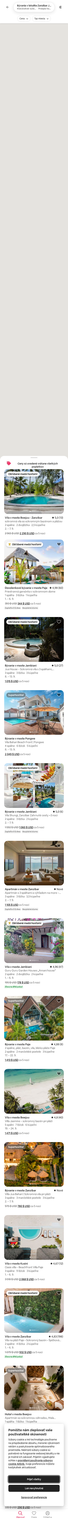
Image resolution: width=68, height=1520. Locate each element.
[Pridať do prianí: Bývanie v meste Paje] (59, 1000)
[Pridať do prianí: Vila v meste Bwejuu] (59, 1073)
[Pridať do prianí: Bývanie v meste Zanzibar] (59, 1146)
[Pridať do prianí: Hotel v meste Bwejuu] (59, 1370)
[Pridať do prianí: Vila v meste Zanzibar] (59, 1293)
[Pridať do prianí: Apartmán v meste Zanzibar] (59, 845)
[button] (27, 533)
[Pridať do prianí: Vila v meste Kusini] (59, 1219)
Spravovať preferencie (34, 1497)
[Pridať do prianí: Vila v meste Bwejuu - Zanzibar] (59, 473)
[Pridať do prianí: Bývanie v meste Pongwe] (59, 694)
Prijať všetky (34, 1479)
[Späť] (7, 7)
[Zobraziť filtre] (60, 7)
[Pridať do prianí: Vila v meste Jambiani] (59, 923)
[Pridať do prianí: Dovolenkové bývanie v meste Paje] (59, 544)
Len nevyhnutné (34, 1488)
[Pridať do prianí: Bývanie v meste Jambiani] (59, 621)
